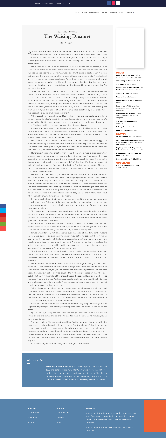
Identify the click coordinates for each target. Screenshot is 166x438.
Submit (58, 4)
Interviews (94, 12)
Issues (104, 12)
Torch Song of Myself (124, 81)
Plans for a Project (123, 130)
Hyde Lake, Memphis (124, 159)
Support (66, 4)
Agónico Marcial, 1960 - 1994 (127, 100)
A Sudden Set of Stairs (124, 153)
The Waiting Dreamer (124, 121)
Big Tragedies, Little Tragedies (127, 148)
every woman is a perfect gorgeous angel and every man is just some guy (130, 142)
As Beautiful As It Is (123, 136)
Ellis (134, 159)
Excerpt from (125, 75)
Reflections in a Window (125, 114)
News (129, 12)
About (37, 4)
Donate (60, 417)
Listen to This (121, 150)
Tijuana (119, 97)
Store (122, 12)
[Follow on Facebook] (109, 3)
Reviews (113, 12)
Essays (76, 12)
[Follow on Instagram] (113, 3)
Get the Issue (63, 412)
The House (120, 84)
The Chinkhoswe (122, 93)
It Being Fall (120, 127)
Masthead (32, 417)
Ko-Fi (59, 422)
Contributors (47, 4)
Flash (84, 12)
